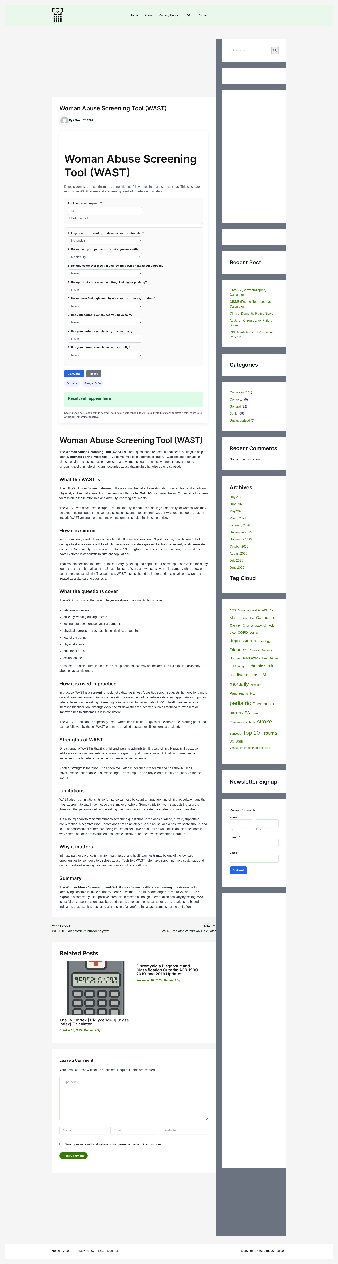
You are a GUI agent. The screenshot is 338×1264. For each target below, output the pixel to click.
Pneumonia (263, 703)
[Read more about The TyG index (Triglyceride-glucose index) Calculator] (95, 987)
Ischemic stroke (261, 665)
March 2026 (238, 518)
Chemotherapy (252, 625)
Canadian (265, 617)
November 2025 (241, 539)
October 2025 (239, 546)
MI (264, 674)
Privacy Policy (169, 15)
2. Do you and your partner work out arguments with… (104, 249)
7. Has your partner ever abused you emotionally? (101, 331)
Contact (203, 15)
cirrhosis (268, 625)
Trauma (269, 733)
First (232, 829)
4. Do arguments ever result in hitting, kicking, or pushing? (107, 282)
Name (234, 817)
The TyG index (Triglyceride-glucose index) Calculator (94, 1022)
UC (232, 741)
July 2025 (236, 560)
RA (247, 712)
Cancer (235, 625)
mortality (239, 684)
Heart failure (270, 658)
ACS (233, 610)
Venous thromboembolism (246, 747)
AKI (272, 610)
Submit (238, 870)
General (89, 1030)
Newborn (256, 684)
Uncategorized (240, 420)
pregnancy (236, 712)
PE (252, 693)
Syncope (235, 733)
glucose (235, 658)
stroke (264, 721)
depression (241, 640)
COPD (243, 632)
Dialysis (254, 650)
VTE (268, 747)
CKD (233, 632)
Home (134, 15)
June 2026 (237, 504)
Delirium (255, 632)
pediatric (240, 703)
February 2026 (240, 525)
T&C (188, 15)
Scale (234, 413)
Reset (94, 373)
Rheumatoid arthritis (242, 722)
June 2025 (237, 567)
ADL (265, 610)
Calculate (74, 373)
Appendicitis (248, 618)
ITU (232, 675)
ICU (233, 666)
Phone (235, 837)
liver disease (249, 674)
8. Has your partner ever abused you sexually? (99, 347)
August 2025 (238, 553)
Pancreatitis (239, 693)
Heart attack (250, 658)
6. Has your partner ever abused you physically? (100, 314)
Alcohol (235, 618)
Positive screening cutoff (85, 203)
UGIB (239, 741)
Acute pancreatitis (248, 610)
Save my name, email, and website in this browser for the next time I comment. (113, 1144)
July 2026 (236, 497)
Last (258, 829)
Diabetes (239, 649)
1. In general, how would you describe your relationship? (106, 233)
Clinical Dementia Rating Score (251, 313)
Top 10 (251, 732)
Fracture (266, 650)
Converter (236, 399)
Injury (241, 666)
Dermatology (262, 641)
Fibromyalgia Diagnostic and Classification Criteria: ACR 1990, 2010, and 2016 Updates (167, 970)
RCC (255, 712)
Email (234, 852)
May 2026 (236, 511)
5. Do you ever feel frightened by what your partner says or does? (112, 298)
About (148, 15)
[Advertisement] (134, 68)
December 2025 (241, 532)
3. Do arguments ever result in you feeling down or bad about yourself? (116, 265)
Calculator (237, 392)
